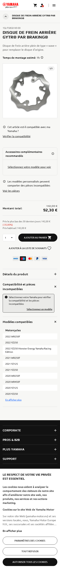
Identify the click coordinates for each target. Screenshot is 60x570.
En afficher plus (12, 531)
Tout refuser (30, 551)
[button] (54, 5)
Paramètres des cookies (29, 540)
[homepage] (10, 5)
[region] (30, 519)
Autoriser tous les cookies (30, 562)
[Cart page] (35, 5)
